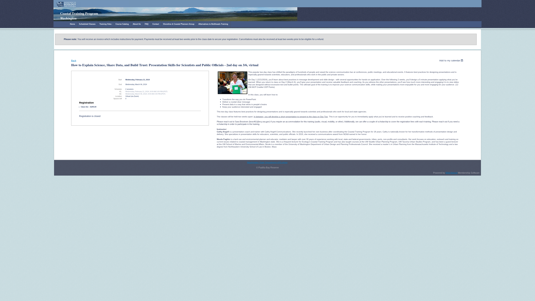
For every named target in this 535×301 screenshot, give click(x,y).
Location (118, 96)
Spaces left (117, 99)
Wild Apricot (451, 173)
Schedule (118, 89)
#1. (120, 92)
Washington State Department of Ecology (267, 162)
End (120, 84)
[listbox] (451, 60)
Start (120, 80)
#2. (120, 94)
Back (73, 61)
